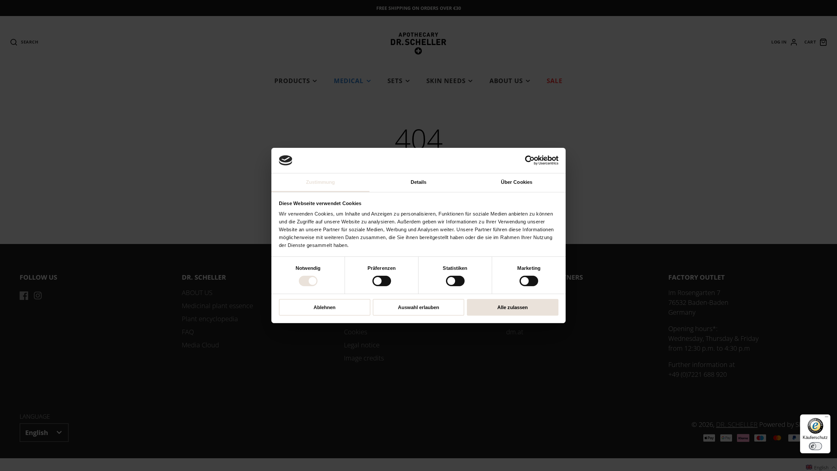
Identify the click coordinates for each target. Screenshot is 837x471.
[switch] (381, 281)
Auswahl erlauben (418, 307)
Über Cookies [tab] (516, 182)
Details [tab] (419, 182)
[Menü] (826, 418)
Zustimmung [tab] (320, 182)
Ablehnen (324, 307)
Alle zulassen (512, 307)
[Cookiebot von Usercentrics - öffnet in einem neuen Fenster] (529, 160)
